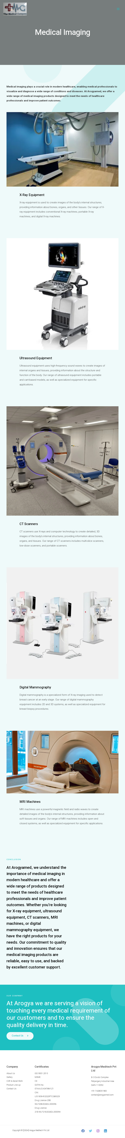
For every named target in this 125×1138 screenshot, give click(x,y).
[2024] (26, 1130)
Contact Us (11, 1088)
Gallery (10, 1077)
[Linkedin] (105, 1130)
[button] (20, 1036)
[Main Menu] (118, 9)
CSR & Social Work (15, 1081)
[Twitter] (90, 1130)
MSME (38, 1077)
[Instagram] (98, 1130)
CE (36, 1081)
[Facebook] (83, 1130)
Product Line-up (14, 1085)
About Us (11, 1073)
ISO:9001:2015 (41, 1073)
